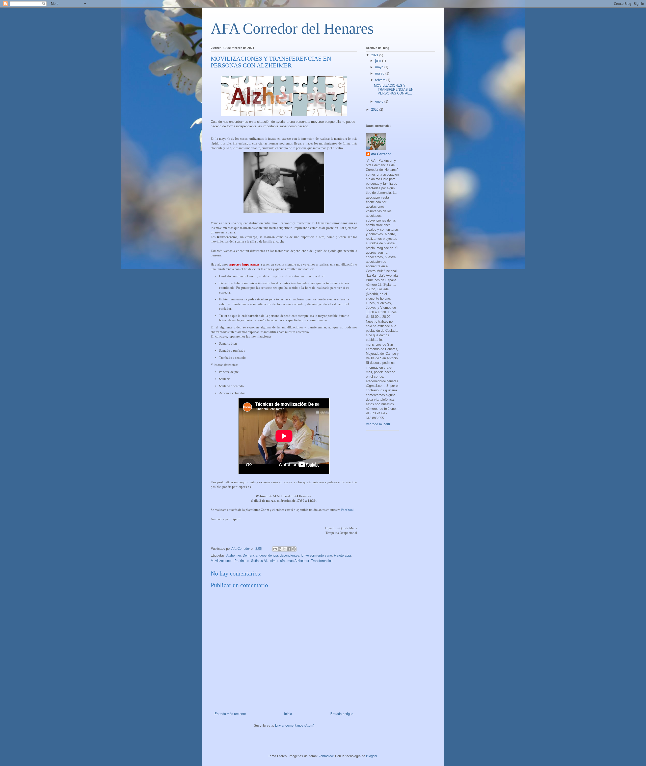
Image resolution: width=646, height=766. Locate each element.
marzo (380, 73)
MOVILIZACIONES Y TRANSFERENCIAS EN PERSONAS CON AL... (393, 89)
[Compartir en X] (284, 549)
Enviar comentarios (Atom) (294, 725)
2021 (375, 55)
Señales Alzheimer (264, 561)
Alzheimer (233, 555)
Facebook (348, 510)
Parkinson (241, 561)
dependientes (289, 555)
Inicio (288, 714)
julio (378, 61)
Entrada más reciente (230, 714)
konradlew (326, 756)
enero (379, 101)
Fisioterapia (342, 555)
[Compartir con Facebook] (289, 549)
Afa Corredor (381, 154)
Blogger (371, 756)
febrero (380, 80)
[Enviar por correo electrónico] (274, 549)
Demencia (250, 555)
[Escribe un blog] (279, 549)
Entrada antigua (341, 714)
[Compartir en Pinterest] (294, 549)
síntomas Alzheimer (294, 561)
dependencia (268, 555)
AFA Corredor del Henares (292, 28)
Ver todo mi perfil (378, 424)
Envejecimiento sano (316, 555)
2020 (375, 109)
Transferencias (322, 561)
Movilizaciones (221, 561)
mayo (379, 67)
